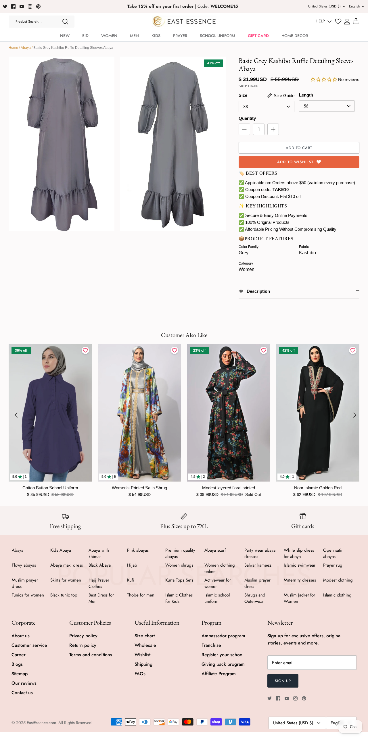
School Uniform (217, 36)
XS (245, 106)
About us (21, 635)
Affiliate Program (219, 673)
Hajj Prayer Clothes (99, 583)
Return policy (82, 645)
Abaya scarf (215, 550)
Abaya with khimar (99, 553)
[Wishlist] (338, 21)
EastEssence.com (41, 722)
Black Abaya (100, 565)
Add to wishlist (295, 162)
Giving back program (223, 664)
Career (19, 654)
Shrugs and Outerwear (254, 598)
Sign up (283, 681)
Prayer (180, 36)
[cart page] (355, 21)
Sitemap (20, 673)
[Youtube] (22, 6)
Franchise (211, 645)
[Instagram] (30, 6)
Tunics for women (28, 595)
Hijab (132, 565)
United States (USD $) (324, 6)
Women (109, 36)
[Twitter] (5, 6)
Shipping (143, 664)
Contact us (22, 692)
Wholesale (145, 645)
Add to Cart (299, 148)
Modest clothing (338, 580)
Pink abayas (138, 550)
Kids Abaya (60, 550)
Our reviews (24, 683)
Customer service (29, 645)
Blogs (17, 664)
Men (134, 36)
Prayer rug (332, 565)
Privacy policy (83, 635)
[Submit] (65, 21)
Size (243, 95)
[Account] (347, 21)
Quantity (247, 118)
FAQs (140, 673)
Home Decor (294, 36)
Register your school (223, 654)
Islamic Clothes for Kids (179, 598)
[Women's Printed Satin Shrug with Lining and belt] (139, 413)
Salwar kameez (257, 565)
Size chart (145, 635)
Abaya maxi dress (66, 565)
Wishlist (142, 654)
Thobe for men (140, 595)
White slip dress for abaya (299, 553)
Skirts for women (65, 580)
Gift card (258, 36)
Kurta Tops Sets (179, 580)
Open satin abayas (333, 553)
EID (85, 36)
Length (306, 95)
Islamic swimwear (299, 565)
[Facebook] (13, 6)
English (354, 6)
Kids (156, 36)
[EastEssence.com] (184, 21)
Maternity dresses (300, 580)
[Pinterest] (38, 6)
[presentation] (16, 415)
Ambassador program (223, 635)
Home (13, 48)
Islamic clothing (337, 595)
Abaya (26, 48)
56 (306, 106)
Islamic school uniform (217, 598)
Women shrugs (179, 565)
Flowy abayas (24, 565)
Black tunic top (63, 595)
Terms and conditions (90, 654)
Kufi (130, 580)
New (65, 36)
